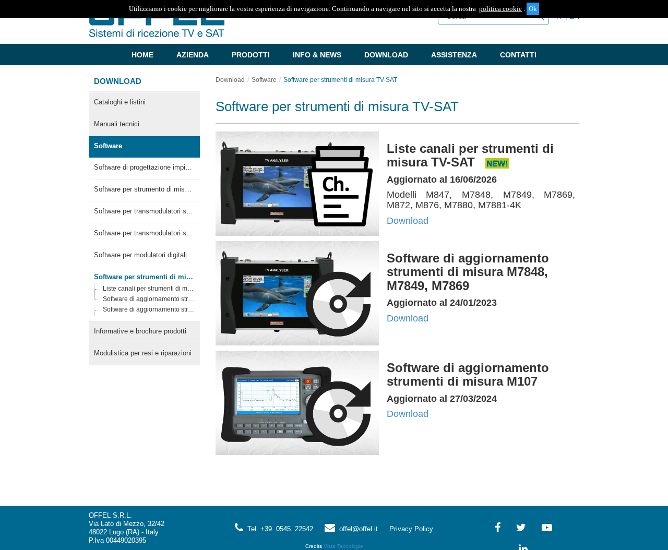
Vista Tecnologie (343, 546)
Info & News (317, 55)
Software (108, 146)
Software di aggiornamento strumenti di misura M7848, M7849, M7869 (149, 299)
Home (142, 55)
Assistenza (454, 55)
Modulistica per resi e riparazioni (143, 353)
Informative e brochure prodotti (140, 331)
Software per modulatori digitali (140, 255)
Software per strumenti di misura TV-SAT (144, 277)
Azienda (192, 55)
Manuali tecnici (116, 124)
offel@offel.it (356, 529)
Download (386, 55)
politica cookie (500, 9)
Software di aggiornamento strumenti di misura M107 (149, 309)
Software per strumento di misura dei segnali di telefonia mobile (144, 189)
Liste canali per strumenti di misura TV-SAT (149, 288)
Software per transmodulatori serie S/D (144, 233)
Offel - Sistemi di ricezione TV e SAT (156, 23)
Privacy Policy (411, 529)
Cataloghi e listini (120, 102)
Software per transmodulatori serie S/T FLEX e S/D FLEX (144, 211)
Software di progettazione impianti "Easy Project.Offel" (144, 167)
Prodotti (251, 55)
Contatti (518, 55)
